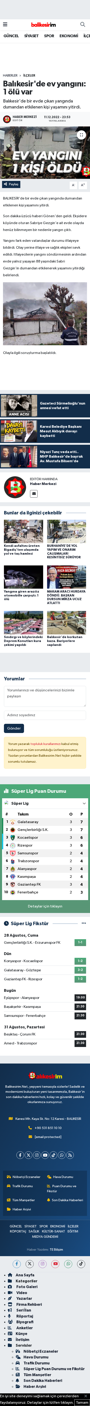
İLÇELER (29, 75)
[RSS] (70, 1155)
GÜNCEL (11, 36)
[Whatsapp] (62, 1155)
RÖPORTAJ (18, 1231)
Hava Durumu (63, 1177)
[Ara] (82, 25)
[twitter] (30, 1264)
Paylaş (13, 184)
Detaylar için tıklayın (45, 906)
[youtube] (55, 1264)
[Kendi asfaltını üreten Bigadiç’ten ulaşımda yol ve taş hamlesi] (23, 531)
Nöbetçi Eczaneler (26, 1177)
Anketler (24, 1328)
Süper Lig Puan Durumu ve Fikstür (54, 1369)
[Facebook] (20, 1155)
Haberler (10, 75)
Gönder (14, 728)
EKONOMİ (69, 36)
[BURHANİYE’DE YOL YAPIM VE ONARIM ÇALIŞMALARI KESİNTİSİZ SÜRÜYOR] (66, 531)
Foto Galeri (26, 1287)
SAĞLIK (34, 1231)
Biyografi (24, 1322)
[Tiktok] (53, 1155)
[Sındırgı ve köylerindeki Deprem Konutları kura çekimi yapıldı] (23, 623)
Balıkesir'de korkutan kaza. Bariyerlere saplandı (64, 641)
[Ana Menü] (5, 25)
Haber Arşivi (22, 1209)
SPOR (49, 36)
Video (21, 1293)
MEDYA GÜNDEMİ (45, 1236)
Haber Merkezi (43, 484)
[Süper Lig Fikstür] (84, 924)
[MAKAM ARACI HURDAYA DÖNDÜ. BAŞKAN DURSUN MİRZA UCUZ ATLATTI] (66, 577)
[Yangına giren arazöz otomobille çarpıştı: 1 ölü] (23, 577)
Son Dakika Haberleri (67, 1200)
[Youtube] (45, 1155)
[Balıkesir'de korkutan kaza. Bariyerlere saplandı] (66, 623)
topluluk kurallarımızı (45, 744)
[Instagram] (37, 1155)
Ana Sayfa (25, 1275)
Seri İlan (23, 1310)
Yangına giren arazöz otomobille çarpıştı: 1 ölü (21, 595)
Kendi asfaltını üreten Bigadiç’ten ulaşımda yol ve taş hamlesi (22, 549)
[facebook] (17, 1264)
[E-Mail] (34, 494)
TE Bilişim (56, 1249)
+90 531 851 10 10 (48, 1128)
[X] (28, 1155)
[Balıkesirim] (43, 25)
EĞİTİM (73, 1231)
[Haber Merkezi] (15, 487)
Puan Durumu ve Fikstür (62, 1188)
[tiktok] (81, 1264)
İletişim (22, 1340)
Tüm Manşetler (23, 1200)
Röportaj (24, 1316)
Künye (21, 1334)
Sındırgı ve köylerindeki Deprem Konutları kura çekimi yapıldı (23, 641)
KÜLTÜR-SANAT (53, 1231)
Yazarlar (24, 1298)
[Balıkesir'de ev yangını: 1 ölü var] (45, 152)
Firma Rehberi (29, 1304)
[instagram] (43, 1264)
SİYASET (31, 36)
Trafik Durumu (22, 1186)
